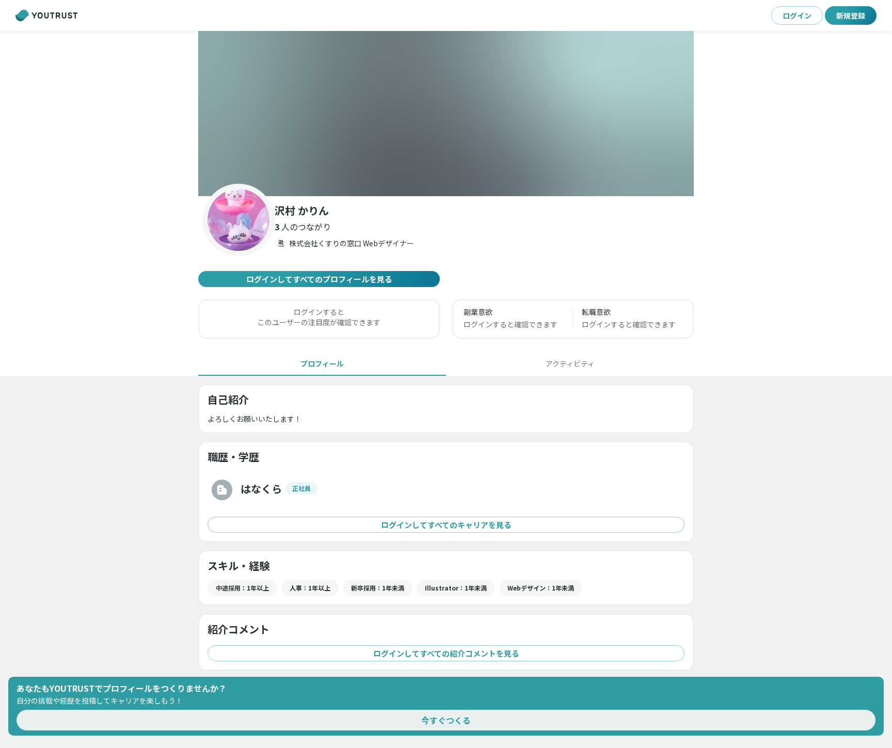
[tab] (322, 363)
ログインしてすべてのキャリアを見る (446, 524)
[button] (446, 113)
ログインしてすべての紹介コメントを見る (446, 653)
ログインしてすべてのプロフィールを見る (319, 279)
